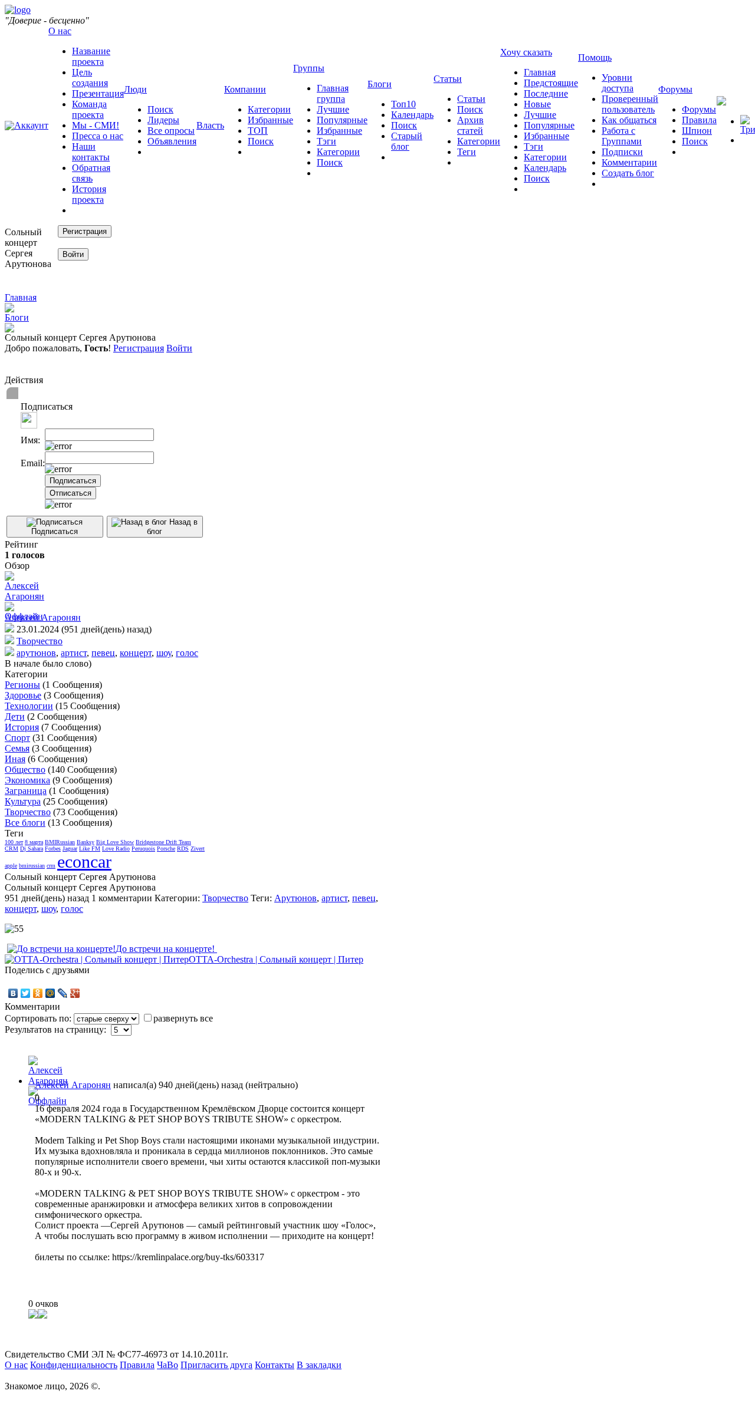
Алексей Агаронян (43, 617)
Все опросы (171, 131)
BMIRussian (60, 842)
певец (103, 653)
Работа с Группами (622, 136)
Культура (23, 801)
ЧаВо (167, 1365)
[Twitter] (25, 993)
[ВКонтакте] (13, 993)
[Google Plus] (75, 993)
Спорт (17, 738)
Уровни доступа (617, 83)
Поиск (160, 109)
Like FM (89, 848)
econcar (84, 861)
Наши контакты (91, 151)
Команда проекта (89, 109)
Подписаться (54, 531)
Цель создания (90, 77)
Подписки (622, 152)
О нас (16, 1365)
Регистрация (138, 348)
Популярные (342, 120)
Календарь (412, 115)
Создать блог (628, 173)
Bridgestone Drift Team (163, 842)
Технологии (29, 706)
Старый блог (406, 141)
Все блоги (25, 823)
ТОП (258, 131)
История (22, 727)
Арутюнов (295, 898)
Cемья (17, 748)
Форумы (699, 109)
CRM (11, 848)
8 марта (34, 842)
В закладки (319, 1365)
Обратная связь (91, 173)
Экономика (27, 780)
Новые (537, 104)
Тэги (326, 141)
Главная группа (333, 93)
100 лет (14, 842)
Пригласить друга (216, 1365)
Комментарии (629, 162)
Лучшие (333, 109)
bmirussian (32, 865)
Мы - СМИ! (95, 125)
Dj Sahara (31, 848)
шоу (163, 653)
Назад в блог (172, 527)
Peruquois (143, 848)
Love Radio (116, 848)
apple (11, 865)
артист (74, 653)
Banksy (85, 842)
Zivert (198, 848)
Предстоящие (551, 83)
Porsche (166, 848)
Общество (25, 770)
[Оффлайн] (25, 612)
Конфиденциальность (73, 1365)
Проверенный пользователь (630, 104)
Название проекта (91, 56)
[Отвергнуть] (42, 1315)
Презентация (98, 93)
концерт (136, 653)
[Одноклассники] (38, 993)
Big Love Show (115, 842)
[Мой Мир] (50, 993)
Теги (466, 152)
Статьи (471, 99)
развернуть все (183, 1018)
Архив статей (470, 125)
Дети (15, 716)
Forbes (53, 848)
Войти (179, 348)
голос (187, 653)
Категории (269, 109)
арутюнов (36, 653)
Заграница (26, 791)
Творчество (40, 641)
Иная (15, 759)
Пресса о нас (97, 136)
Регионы (22, 685)
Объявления (171, 141)
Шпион (697, 131)
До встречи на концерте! (166, 949)
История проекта (89, 194)
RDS (183, 848)
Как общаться (629, 120)
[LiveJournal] (63, 993)
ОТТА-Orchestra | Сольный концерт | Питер (276, 959)
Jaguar (70, 848)
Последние (546, 93)
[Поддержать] (33, 1315)
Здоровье (23, 695)
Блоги (17, 317)
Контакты (274, 1365)
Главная (540, 72)
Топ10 (403, 104)
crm (51, 865)
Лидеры (163, 120)
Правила (699, 120)
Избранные (270, 120)
